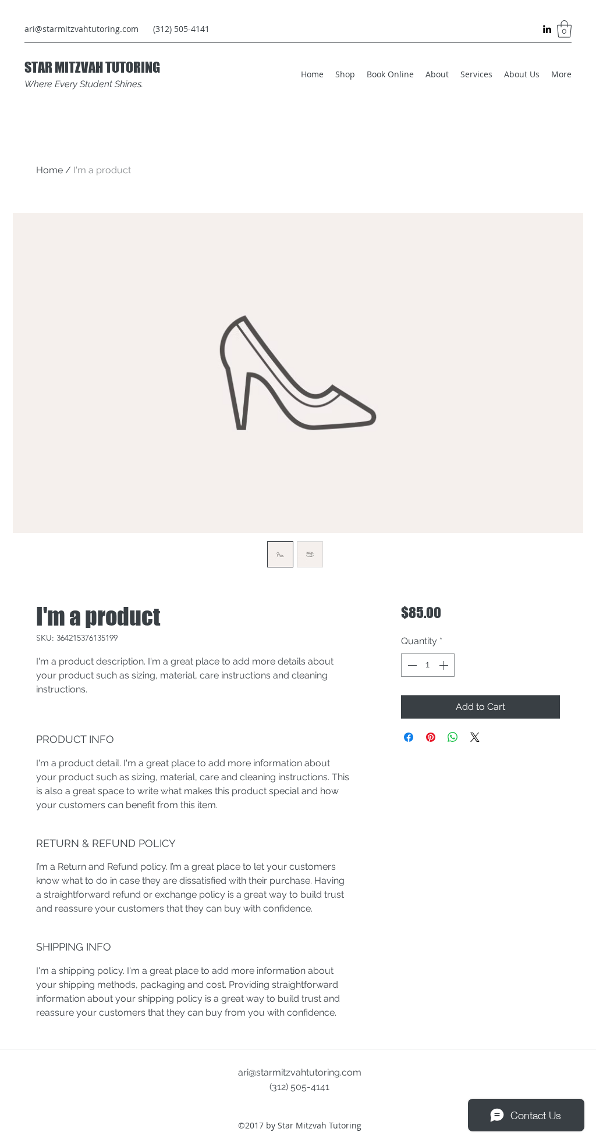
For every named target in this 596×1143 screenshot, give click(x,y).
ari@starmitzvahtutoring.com (81, 28)
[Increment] (445, 665)
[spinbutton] (428, 665)
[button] (564, 29)
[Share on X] (475, 737)
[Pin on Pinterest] (431, 737)
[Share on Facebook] (409, 737)
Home (49, 170)
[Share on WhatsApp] (453, 737)
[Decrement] (411, 665)
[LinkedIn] (547, 29)
